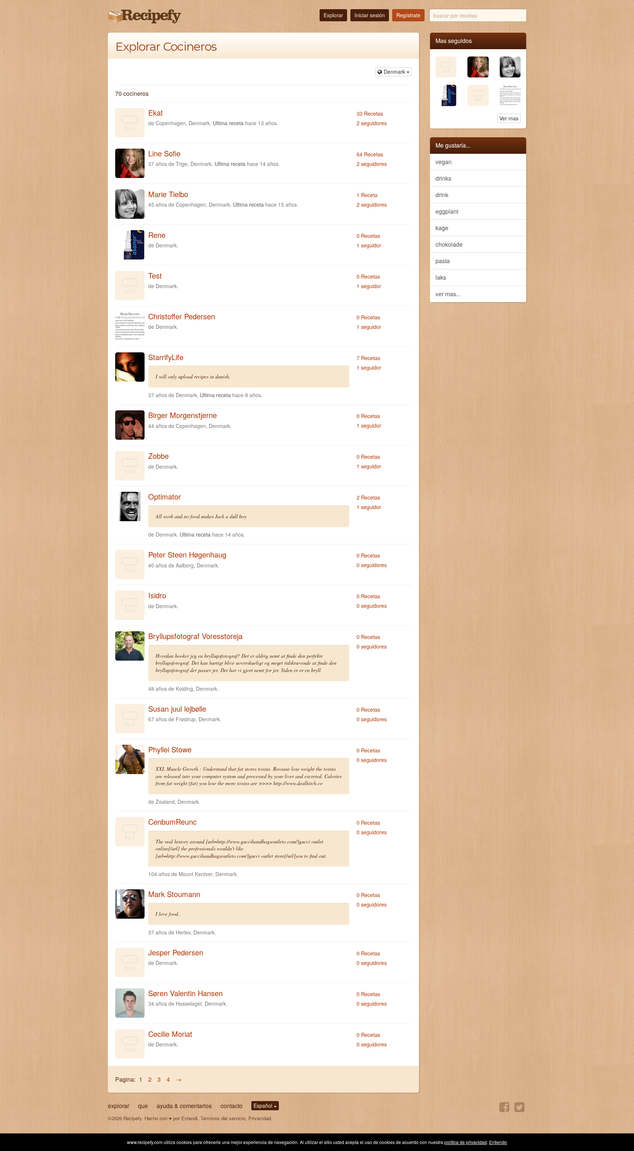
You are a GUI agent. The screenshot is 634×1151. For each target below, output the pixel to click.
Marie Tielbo (168, 194)
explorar (118, 1105)
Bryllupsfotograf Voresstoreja (195, 636)
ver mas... (448, 294)
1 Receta (367, 195)
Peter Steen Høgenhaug (187, 554)
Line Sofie (164, 153)
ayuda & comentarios (184, 1105)
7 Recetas (368, 358)
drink (442, 194)
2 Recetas (368, 497)
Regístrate (408, 15)
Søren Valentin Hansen (185, 993)
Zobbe (158, 455)
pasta (443, 261)
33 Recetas (370, 113)
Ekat (155, 112)
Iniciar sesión (369, 15)
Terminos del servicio (222, 1118)
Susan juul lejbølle (177, 708)
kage (442, 228)
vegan (444, 161)
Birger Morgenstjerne (182, 415)
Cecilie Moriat (170, 1033)
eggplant (447, 211)
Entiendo (498, 1142)
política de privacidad (465, 1142)
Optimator (164, 496)
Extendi (189, 1118)
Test (155, 275)
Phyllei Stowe (170, 749)
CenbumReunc (172, 821)
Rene (156, 234)
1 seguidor (369, 245)
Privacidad (259, 1118)
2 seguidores (372, 123)
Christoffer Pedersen (181, 316)
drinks (443, 178)
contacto (232, 1105)
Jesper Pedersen (175, 952)
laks (441, 277)
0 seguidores (372, 565)
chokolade (449, 244)
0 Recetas (368, 235)
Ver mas (508, 118)
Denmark (395, 71)
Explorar (333, 15)
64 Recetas (370, 154)
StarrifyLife (165, 357)
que (143, 1105)
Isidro (157, 595)
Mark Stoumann (174, 894)
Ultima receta (228, 123)
